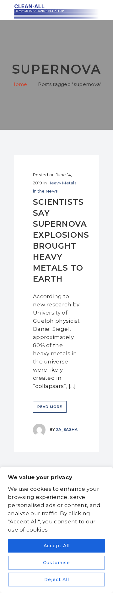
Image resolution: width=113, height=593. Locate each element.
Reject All (56, 579)
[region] (56, 530)
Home (19, 84)
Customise (56, 562)
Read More (49, 407)
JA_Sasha (67, 429)
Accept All (57, 545)
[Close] (106, 472)
